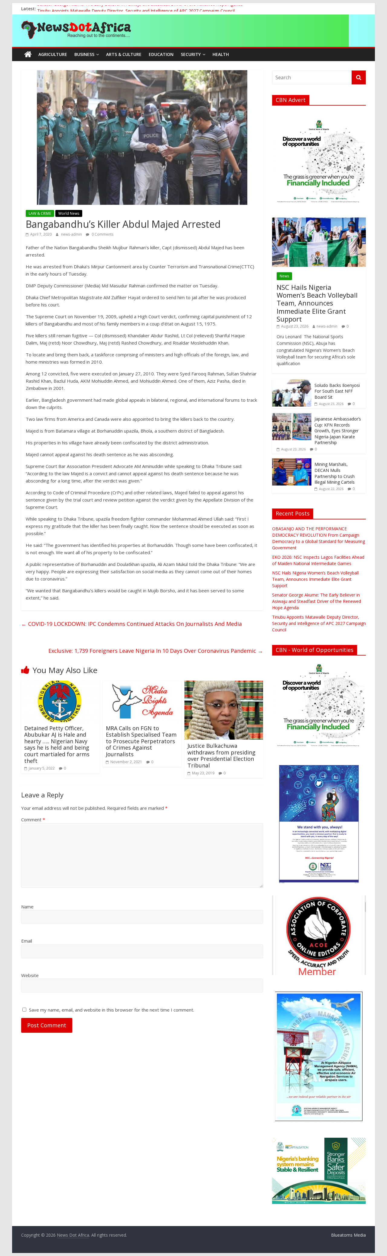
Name (27, 907)
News (284, 276)
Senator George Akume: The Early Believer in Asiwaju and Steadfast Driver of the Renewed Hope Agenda (140, 8)
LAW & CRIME (40, 213)
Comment (33, 819)
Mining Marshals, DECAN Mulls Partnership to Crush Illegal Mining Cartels (334, 473)
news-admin (72, 234)
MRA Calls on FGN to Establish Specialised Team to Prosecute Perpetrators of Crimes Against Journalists (141, 741)
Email (26, 941)
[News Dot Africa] (28, 54)
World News (68, 213)
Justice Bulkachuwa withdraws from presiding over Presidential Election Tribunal (221, 755)
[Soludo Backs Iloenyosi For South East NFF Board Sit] (291, 382)
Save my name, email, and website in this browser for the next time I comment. (111, 1010)
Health (221, 54)
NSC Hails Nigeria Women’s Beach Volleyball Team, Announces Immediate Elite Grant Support (317, 303)
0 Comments (102, 234)
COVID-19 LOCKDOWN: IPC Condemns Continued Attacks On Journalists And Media (131, 623)
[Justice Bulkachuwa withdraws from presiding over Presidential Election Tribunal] (223, 684)
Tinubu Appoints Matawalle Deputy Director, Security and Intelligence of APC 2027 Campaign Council (319, 623)
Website (30, 975)
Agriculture (52, 54)
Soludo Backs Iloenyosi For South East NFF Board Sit (337, 391)
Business (84, 54)
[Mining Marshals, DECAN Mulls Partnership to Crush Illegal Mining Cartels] (291, 461)
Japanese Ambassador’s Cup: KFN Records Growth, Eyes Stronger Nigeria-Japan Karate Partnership (337, 430)
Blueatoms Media (348, 1235)
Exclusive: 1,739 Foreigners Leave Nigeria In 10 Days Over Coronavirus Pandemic (155, 650)
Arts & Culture (123, 54)
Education (161, 54)
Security (191, 54)
